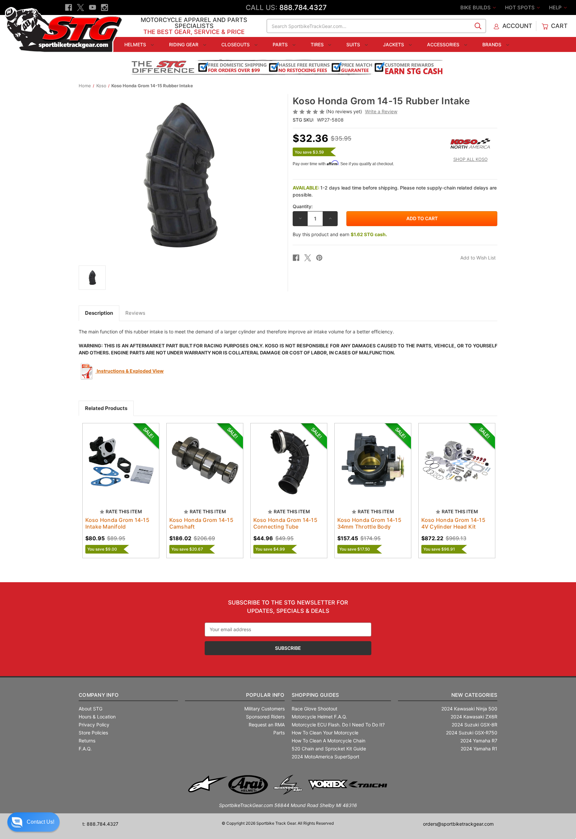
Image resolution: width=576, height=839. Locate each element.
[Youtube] (92, 7)
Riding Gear (184, 44)
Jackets (394, 44)
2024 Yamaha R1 (479, 748)
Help (556, 7)
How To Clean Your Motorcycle (325, 732)
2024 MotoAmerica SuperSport (325, 756)
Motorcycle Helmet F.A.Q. (319, 716)
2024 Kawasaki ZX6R (474, 716)
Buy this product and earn (340, 234)
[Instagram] (104, 7)
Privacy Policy (94, 724)
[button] (33, 822)
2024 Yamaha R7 (478, 740)
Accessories (444, 44)
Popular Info (265, 695)
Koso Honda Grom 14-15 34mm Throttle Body (369, 523)
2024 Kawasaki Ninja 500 (469, 708)
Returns (87, 740)
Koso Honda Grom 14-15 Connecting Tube (285, 523)
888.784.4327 (303, 7)
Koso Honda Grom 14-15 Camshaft (201, 523)
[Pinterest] (319, 257)
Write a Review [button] (381, 111)
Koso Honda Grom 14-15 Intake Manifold (117, 523)
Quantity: (303, 206)
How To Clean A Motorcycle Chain (328, 740)
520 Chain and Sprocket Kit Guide (329, 748)
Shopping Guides (315, 695)
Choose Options (120, 467)
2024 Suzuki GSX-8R (474, 724)
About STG (90, 708)
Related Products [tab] (106, 408)
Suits (353, 44)
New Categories (474, 695)
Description (99, 313)
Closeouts (236, 44)
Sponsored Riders (265, 716)
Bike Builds (476, 7)
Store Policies (93, 732)
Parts (281, 44)
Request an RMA (267, 724)
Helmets (135, 44)
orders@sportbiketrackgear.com (458, 824)
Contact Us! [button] (40, 822)
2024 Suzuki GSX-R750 (471, 732)
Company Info (99, 695)
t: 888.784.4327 (100, 824)
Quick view (114, 455)
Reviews (135, 313)
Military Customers (264, 708)
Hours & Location (97, 716)
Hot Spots (520, 7)
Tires (318, 44)
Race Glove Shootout (314, 708)
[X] (80, 7)
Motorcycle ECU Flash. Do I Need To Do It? (338, 724)
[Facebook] (68, 7)
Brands (492, 44)
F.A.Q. (85, 748)
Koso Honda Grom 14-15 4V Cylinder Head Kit (453, 523)
